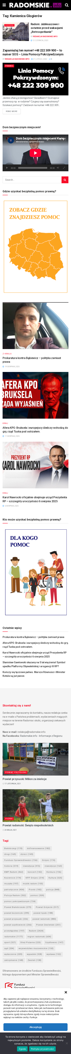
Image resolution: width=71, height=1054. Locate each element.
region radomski (39, 937)
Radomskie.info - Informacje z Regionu (41, 736)
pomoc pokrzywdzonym (20, 901)
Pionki (9, 819)
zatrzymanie (13, 960)
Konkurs (54, 872)
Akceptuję (35, 1027)
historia (11, 866)
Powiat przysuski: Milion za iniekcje (25, 779)
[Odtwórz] (7, 168)
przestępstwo (14, 931)
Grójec (48, 860)
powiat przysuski (16, 919)
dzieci (27, 854)
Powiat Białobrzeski (17, 907)
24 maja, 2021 (10, 830)
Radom (36, 931)
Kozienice (12, 878)
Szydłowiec (54, 942)
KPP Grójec (35, 878)
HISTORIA (9, 25)
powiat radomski (44, 919)
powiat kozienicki (16, 913)
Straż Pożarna (30, 942)
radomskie (13, 937)
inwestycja (31, 866)
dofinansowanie (38, 848)
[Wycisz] (58, 168)
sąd (9, 948)
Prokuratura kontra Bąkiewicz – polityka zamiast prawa (33, 637)
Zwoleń (34, 960)
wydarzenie (13, 954)
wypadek (34, 954)
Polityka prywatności (42, 1049)
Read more (11, 111)
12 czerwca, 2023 (40, 40)
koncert (35, 872)
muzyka (11, 884)
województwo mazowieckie (36, 948)
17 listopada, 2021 (12, 784)
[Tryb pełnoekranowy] (64, 168)
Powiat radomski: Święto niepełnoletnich (28, 825)
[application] (35, 153)
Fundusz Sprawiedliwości (21, 860)
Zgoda (22, 1049)
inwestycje (53, 866)
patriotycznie (14, 890)
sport (10, 942)
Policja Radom (15, 895)
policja (53, 890)
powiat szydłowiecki (18, 925)
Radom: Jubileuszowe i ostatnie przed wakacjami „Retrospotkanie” (47, 28)
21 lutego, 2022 (40, 59)
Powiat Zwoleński (48, 925)
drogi (10, 854)
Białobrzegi (13, 848)
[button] (66, 992)
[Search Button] (65, 179)
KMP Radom (13, 872)
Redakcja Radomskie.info (45, 36)
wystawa (54, 954)
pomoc (37, 895)
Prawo (9, 66)
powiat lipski (43, 913)
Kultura (55, 878)
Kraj (5, 423)
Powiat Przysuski (15, 772)
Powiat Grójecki (47, 907)
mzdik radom (33, 884)
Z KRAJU (7, 354)
